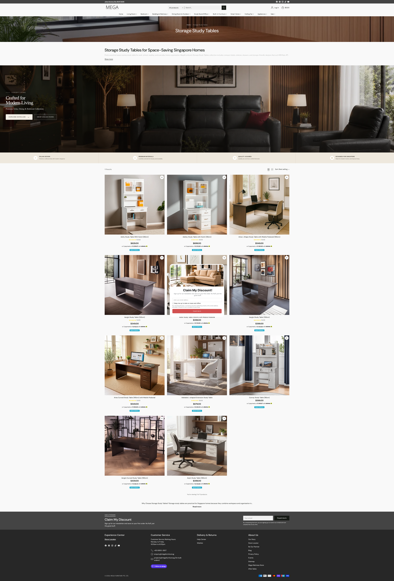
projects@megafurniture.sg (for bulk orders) (167, 559)
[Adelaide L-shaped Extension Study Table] (197, 365)
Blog (250, 550)
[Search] (224, 8)
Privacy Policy (253, 554)
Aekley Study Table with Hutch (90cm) (197, 237)
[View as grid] (268, 169)
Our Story (251, 539)
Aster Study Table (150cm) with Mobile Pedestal (197, 317)
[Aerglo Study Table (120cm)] (135, 285)
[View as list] (272, 169)
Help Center (201, 539)
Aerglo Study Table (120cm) (134, 317)
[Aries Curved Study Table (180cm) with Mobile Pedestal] (135, 365)
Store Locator (253, 543)
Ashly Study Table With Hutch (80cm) (135, 237)
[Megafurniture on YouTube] (288, 2)
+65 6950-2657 (160, 550)
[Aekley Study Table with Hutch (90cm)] (197, 205)
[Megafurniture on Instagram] (283, 2)
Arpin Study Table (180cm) (197, 478)
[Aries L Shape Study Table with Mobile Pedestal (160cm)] (259, 205)
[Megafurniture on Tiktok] (285, 2)
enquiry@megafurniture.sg (164, 554)
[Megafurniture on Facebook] (277, 2)
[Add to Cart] (162, 177)
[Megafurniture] (112, 7)
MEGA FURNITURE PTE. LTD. (120, 576)
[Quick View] (162, 182)
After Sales (252, 569)
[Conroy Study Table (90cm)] (259, 365)
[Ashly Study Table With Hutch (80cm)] (135, 205)
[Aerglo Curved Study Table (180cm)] (135, 446)
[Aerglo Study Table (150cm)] (259, 285)
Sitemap (251, 561)
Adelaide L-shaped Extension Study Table (197, 398)
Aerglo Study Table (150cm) (259, 317)
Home (189, 25)
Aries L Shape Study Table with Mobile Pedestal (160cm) (259, 237)
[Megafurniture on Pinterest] (280, 2)
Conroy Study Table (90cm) (259, 398)
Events (250, 558)
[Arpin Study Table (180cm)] (197, 446)
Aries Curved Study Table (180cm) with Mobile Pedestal (134, 398)
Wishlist (200, 543)
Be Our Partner (253, 547)
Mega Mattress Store (256, 565)
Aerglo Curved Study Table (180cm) (134, 478)
